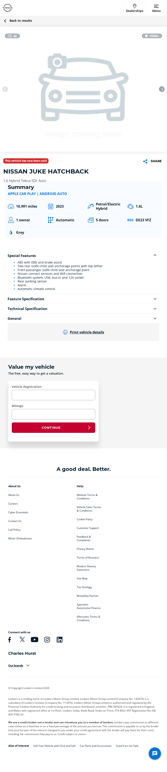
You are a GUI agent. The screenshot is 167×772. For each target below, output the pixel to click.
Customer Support (88, 528)
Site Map (82, 578)
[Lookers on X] (21, 639)
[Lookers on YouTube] (34, 639)
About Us (13, 495)
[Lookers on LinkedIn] (59, 639)
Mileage (17, 406)
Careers (13, 503)
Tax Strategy (84, 587)
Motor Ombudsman (20, 538)
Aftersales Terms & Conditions (88, 618)
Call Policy (14, 530)
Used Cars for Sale (127, 746)
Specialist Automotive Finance (89, 606)
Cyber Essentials (18, 512)
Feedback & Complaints (84, 538)
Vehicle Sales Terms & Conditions (89, 508)
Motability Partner (88, 596)
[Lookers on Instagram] (46, 639)
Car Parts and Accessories (96, 746)
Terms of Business (88, 557)
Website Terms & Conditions (87, 496)
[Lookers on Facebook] (9, 639)
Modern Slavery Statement (86, 568)
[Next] (162, 89)
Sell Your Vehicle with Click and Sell (54, 746)
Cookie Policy (85, 519)
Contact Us (15, 521)
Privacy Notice (85, 549)
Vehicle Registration (27, 387)
